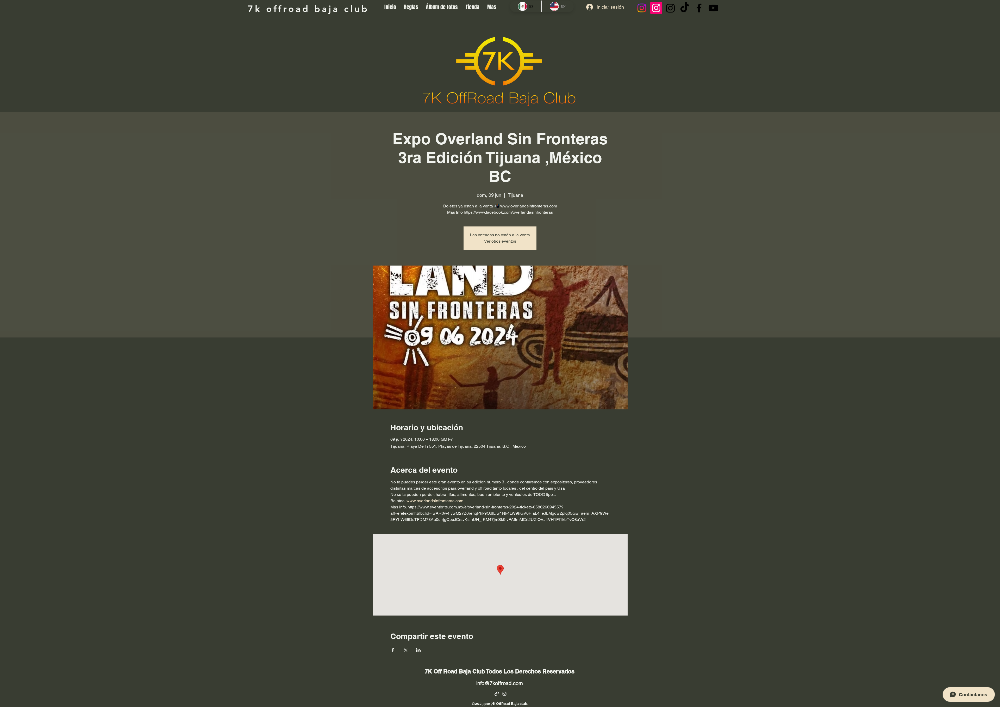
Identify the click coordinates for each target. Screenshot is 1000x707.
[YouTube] (713, 8)
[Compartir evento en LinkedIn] (418, 650)
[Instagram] (642, 8)
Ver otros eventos (500, 241)
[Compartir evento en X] (405, 650)
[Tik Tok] (685, 8)
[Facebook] (699, 8)
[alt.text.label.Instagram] (504, 693)
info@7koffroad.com (499, 683)
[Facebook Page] (496, 693)
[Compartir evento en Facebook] (392, 650)
